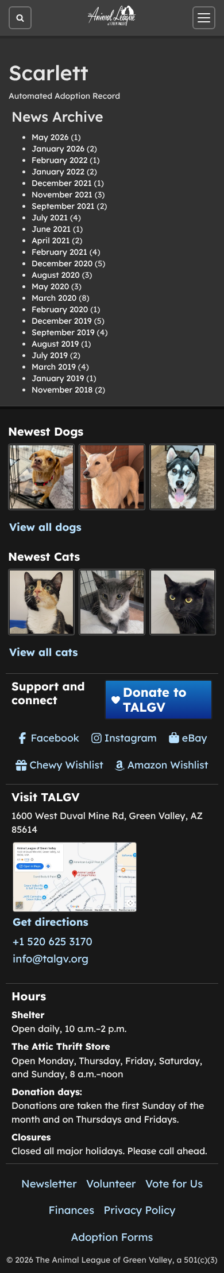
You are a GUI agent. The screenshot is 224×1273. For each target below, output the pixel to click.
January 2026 (58, 148)
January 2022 (58, 171)
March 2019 (54, 367)
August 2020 (56, 275)
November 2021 (62, 194)
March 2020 (54, 298)
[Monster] (112, 602)
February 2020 (60, 309)
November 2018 (62, 390)
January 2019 (58, 378)
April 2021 (50, 240)
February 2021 (59, 252)
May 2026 (50, 137)
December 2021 (62, 183)
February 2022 (59, 160)
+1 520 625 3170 (52, 941)
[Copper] (41, 477)
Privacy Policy (140, 1210)
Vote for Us (174, 1183)
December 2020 (62, 263)
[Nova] (182, 602)
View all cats (43, 652)
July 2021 (50, 217)
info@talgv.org (50, 958)
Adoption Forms (112, 1237)
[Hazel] (41, 602)
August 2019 (55, 344)
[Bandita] (182, 477)
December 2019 (62, 321)
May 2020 (50, 286)
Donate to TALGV (155, 699)
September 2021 (63, 206)
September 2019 (63, 332)
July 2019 (50, 355)
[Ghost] (112, 477)
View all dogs (45, 527)
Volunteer (111, 1183)
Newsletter (49, 1183)
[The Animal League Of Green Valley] (112, 16)
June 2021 (51, 229)
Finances (71, 1210)
